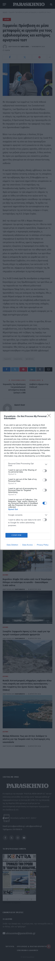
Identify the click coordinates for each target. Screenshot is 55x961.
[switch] (45, 470)
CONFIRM (16, 535)
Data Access (27, 545)
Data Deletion (12, 545)
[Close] (49, 416)
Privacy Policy (42, 545)
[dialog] (27, 480)
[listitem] (27, 464)
